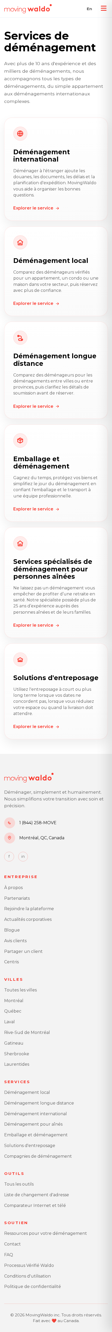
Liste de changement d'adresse (36, 1194)
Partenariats (17, 898)
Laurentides (16, 1064)
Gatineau (13, 1043)
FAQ (8, 1254)
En (89, 8)
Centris (11, 961)
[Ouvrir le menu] (103, 8)
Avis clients (15, 940)
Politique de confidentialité (32, 1286)
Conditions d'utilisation (27, 1276)
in (23, 856)
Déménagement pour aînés (33, 1124)
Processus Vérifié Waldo (29, 1265)
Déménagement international (35, 1113)
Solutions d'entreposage (29, 1145)
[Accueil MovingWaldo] (28, 9)
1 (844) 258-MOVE (38, 822)
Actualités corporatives (28, 919)
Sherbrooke (16, 1053)
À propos (13, 887)
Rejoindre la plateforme (29, 908)
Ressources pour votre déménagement (45, 1233)
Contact (12, 1244)
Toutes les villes (20, 990)
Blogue (12, 930)
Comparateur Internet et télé (35, 1205)
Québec (12, 1011)
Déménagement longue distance (39, 1103)
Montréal (13, 1000)
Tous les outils (19, 1184)
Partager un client (23, 951)
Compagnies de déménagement (38, 1156)
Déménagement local (27, 1092)
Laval (9, 1021)
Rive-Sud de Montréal (27, 1032)
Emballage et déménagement (36, 1134)
